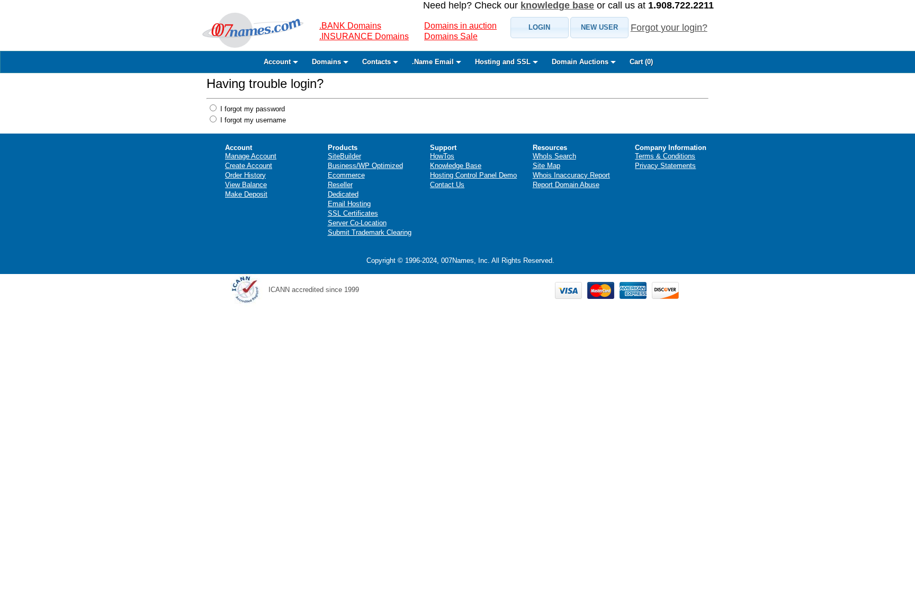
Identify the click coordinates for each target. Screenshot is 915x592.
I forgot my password (251, 109)
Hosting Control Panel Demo (473, 175)
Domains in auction (460, 25)
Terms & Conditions (665, 156)
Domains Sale (451, 36)
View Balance (246, 185)
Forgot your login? (669, 27)
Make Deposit (246, 194)
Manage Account (250, 156)
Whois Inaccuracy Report (571, 175)
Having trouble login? (265, 83)
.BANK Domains (350, 25)
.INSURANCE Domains (364, 36)
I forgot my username (252, 120)
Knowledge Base (455, 166)
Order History (245, 175)
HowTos (442, 156)
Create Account (248, 166)
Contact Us (447, 185)
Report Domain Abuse (566, 185)
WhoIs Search (554, 156)
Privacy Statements (665, 166)
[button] (539, 27)
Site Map (546, 166)
